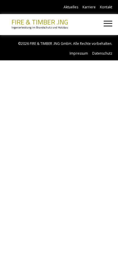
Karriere (89, 7)
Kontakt (106, 7)
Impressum (79, 53)
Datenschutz (102, 53)
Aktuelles (71, 7)
